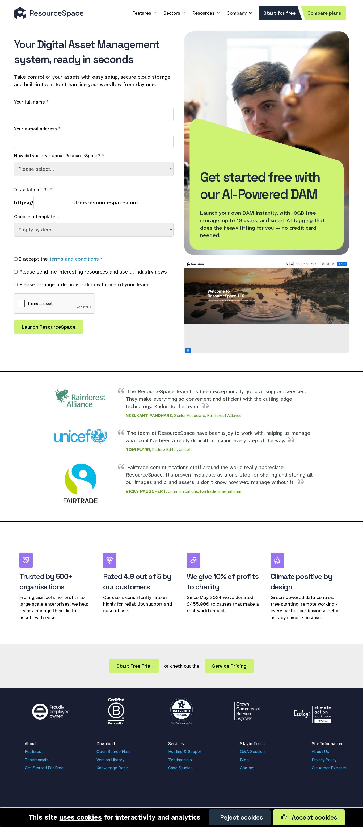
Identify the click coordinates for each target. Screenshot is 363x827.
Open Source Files (113, 751)
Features (141, 13)
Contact (247, 768)
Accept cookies (312, 817)
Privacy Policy (324, 760)
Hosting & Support (185, 751)
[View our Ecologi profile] (312, 711)
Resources (203, 13)
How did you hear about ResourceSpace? (57, 155)
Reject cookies (240, 817)
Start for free (279, 13)
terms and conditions (74, 258)
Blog (244, 760)
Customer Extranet (329, 768)
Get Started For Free (44, 768)
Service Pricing (229, 666)
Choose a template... (36, 216)
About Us (320, 751)
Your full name (29, 102)
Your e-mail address (35, 129)
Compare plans (324, 13)
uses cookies (81, 817)
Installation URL (31, 190)
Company (237, 13)
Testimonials (36, 760)
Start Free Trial (133, 666)
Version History (110, 760)
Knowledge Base (112, 768)
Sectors (171, 13)
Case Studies (180, 768)
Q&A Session (252, 751)
